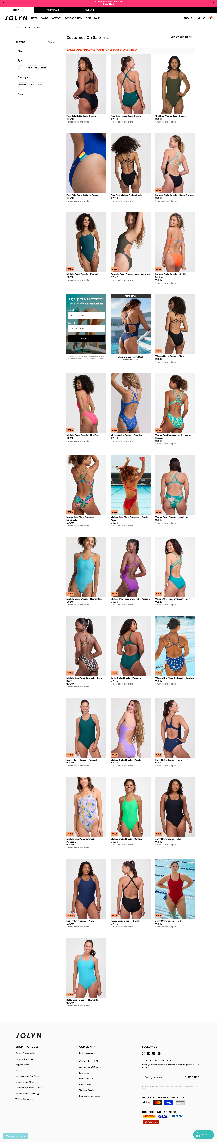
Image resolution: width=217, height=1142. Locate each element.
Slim (40, 85)
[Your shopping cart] (210, 21)
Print (43, 68)
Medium (22, 85)
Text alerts (73, 323)
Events (89, 10)
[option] (108, 2)
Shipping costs (22, 1065)
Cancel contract (15, 1136)
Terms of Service (87, 1090)
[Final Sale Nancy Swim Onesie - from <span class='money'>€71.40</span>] (131, 84)
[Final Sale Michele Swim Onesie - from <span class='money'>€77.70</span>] (131, 163)
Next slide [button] (212, 2)
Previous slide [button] (4, 2)
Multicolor (32, 68)
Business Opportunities (89, 1096)
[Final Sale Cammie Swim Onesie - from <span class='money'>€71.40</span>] (86, 163)
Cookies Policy (86, 1079)
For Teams (53, 10)
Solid (21, 68)
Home (18, 27)
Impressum (84, 1073)
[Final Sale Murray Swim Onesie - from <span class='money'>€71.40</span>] (175, 84)
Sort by (174, 37)
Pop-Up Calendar (87, 1053)
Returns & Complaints (25, 1053)
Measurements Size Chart (27, 1076)
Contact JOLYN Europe (90, 1067)
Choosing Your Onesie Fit (27, 1082)
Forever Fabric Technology (27, 1093)
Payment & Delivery (24, 1059)
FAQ (17, 1070)
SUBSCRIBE (192, 1077)
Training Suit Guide (24, 1099)
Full (32, 85)
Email (71, 310)
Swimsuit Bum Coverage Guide (30, 1088)
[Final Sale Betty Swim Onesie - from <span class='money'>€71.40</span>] (86, 84)
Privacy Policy (85, 1084)
